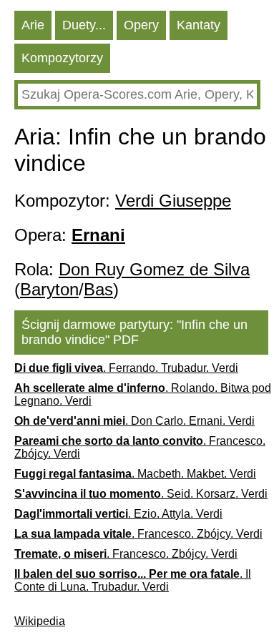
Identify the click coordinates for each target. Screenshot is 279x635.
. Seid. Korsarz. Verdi (141, 494)
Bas (98, 289)
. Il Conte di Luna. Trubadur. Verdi (132, 580)
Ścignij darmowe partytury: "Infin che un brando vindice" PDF (134, 332)
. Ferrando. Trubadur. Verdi (126, 368)
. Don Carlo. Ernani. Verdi (134, 421)
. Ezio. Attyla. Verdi (118, 514)
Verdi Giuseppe (173, 200)
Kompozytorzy (62, 58)
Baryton (49, 289)
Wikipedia (39, 621)
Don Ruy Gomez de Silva (154, 269)
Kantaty (198, 25)
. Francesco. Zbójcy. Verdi (139, 447)
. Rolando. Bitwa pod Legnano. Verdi (142, 394)
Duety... (84, 25)
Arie (32, 25)
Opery (141, 25)
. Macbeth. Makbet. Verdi (135, 474)
